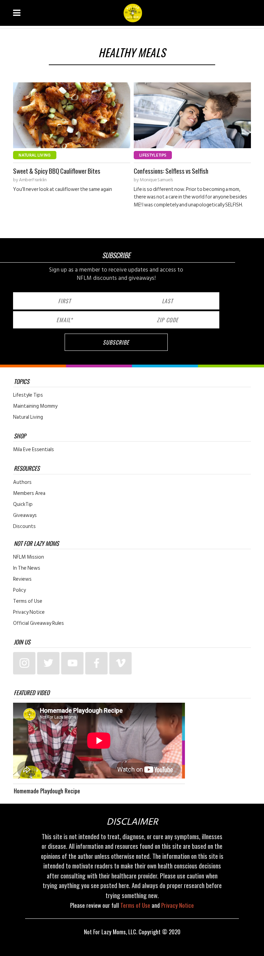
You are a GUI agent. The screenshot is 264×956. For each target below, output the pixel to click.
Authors (22, 482)
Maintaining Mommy (35, 406)
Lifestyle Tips (152, 155)
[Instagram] (24, 663)
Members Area (29, 493)
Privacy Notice (29, 612)
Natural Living (35, 155)
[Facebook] (96, 663)
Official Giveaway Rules (38, 623)
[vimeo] (120, 663)
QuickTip (23, 504)
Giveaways (25, 515)
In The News (26, 568)
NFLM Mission (28, 557)
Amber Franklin (32, 180)
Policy (19, 590)
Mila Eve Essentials (33, 450)
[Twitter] (48, 663)
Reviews (22, 579)
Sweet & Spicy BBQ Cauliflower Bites (56, 170)
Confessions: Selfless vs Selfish (171, 170)
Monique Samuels (156, 180)
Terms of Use (27, 601)
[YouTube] (72, 663)
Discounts (24, 526)
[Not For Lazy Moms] (132, 12)
